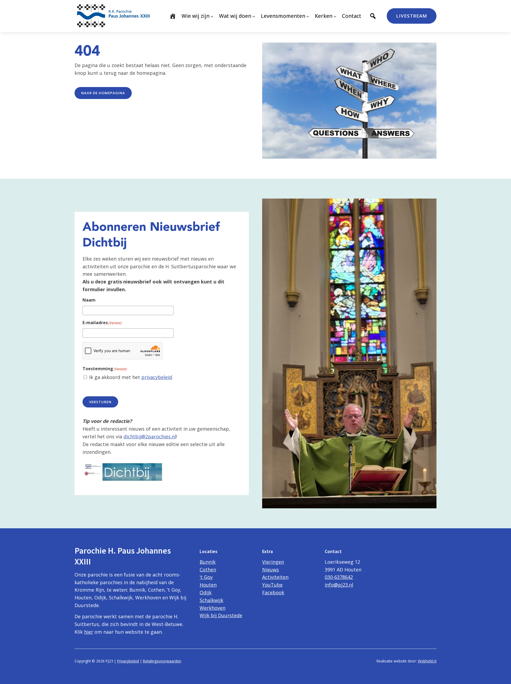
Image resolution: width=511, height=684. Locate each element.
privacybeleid (156, 377)
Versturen (100, 401)
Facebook (273, 592)
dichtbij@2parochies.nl (149, 436)
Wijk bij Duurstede (221, 615)
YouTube (272, 585)
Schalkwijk (211, 600)
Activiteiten (275, 577)
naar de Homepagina (103, 92)
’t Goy (206, 577)
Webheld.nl (427, 661)
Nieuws (270, 569)
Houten (208, 585)
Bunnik (208, 562)
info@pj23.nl (339, 585)
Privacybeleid (128, 661)
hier (88, 632)
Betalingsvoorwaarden (162, 661)
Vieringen (273, 562)
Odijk (206, 592)
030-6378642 (339, 577)
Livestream (411, 16)
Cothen (208, 569)
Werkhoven (212, 608)
